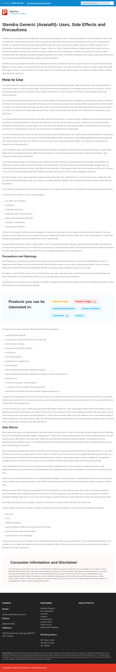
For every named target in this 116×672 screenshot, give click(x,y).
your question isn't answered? (39, 3)
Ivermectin (58, 315)
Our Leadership (47, 611)
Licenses (44, 614)
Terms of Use (46, 625)
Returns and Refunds (49, 627)
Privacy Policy (46, 619)
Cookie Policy (46, 622)
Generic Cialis (60, 301)
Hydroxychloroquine (64, 308)
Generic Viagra (83, 301)
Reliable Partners (48, 608)
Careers (44, 616)
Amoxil (79, 315)
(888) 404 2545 (17, 3)
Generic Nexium (91, 308)
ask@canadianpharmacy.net (14, 614)
